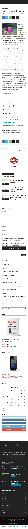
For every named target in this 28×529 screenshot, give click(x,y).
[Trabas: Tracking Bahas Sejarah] (5, 182)
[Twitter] (6, 17)
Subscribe (23, 429)
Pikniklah (4, 293)
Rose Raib (4, 268)
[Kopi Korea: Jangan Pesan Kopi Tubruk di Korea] (5, 483)
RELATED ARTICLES (7, 174)
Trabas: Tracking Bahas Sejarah (10, 271)
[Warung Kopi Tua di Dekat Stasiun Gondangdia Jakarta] (5, 189)
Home (3, 5)
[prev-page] (3, 203)
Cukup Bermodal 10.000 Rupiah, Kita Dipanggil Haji (13, 297)
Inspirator (13, 475)
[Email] (13, 17)
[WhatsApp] (10, 17)
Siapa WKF (14, 519)
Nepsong (4, 150)
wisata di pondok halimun (16, 132)
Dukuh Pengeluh (6, 264)
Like (24, 419)
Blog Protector (16, 526)
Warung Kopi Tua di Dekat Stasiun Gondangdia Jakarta (17, 189)
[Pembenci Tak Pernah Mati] (5, 468)
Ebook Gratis (14, 520)
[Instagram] (11, 457)
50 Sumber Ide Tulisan (16, 474)
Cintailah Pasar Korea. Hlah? (9, 289)
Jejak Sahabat (21, 519)
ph (19, 130)
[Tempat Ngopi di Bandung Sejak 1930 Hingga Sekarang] (5, 197)
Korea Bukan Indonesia (15, 485)
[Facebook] (3, 17)
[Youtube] (20, 457)
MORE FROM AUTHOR (8, 176)
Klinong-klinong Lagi (9, 122)
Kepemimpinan (14, 468)
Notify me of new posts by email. (11, 245)
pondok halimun (5, 132)
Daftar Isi (9, 519)
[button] (2, 2)
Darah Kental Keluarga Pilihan (9, 282)
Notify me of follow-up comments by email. (13, 243)
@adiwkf (5, 13)
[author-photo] (14, 164)
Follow (23, 423)
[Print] (17, 17)
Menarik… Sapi (22, 150)
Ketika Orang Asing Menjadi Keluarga (11, 286)
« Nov (3, 410)
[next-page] (5, 203)
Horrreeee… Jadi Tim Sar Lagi (11, 120)
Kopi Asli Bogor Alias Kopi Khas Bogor (13, 125)
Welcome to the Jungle (8, 278)
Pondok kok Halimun (9, 117)
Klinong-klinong (9, 5)
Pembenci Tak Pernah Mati (17, 466)
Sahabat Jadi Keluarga (8, 275)
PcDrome (23, 526)
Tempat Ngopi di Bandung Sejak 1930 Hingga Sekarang (18, 197)
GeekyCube (13, 528)
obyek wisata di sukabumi (11, 130)
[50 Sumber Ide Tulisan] (5, 476)
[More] (21, 17)
